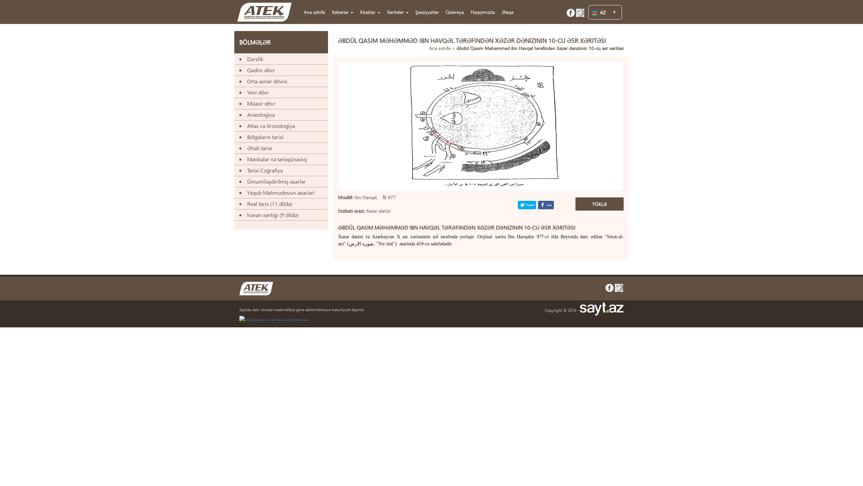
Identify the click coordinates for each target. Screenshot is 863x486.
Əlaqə (507, 12)
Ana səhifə (314, 12)
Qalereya (455, 12)
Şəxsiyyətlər (427, 12)
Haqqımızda (483, 12)
